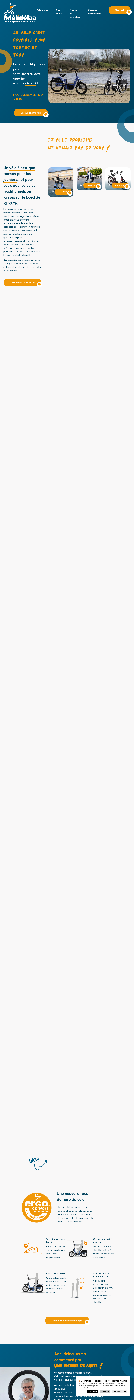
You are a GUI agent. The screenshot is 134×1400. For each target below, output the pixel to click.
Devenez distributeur (94, 12)
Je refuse (105, 1392)
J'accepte (92, 1392)
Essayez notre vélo (31, 112)
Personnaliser (120, 1392)
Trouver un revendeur (74, 13)
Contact (119, 10)
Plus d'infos (90, 1388)
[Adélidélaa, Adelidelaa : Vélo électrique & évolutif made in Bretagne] (19, 22)
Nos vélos (59, 12)
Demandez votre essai (22, 282)
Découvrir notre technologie (67, 1320)
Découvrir (62, 192)
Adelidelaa (42, 10)
